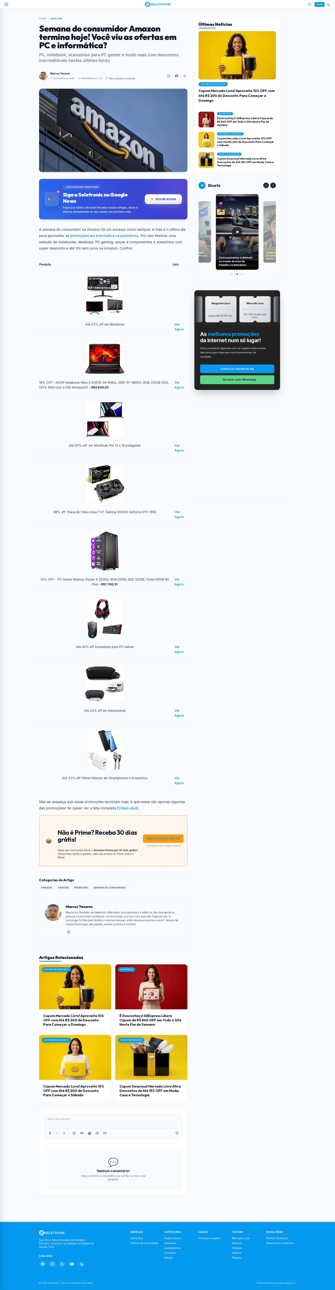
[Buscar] (309, 4)
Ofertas (63, 887)
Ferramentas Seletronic (280, 1243)
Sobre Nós (136, 1238)
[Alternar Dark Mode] (328, 4)
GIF (82, 1133)
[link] (68, 932)
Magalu (236, 1257)
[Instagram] (52, 1264)
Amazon (56, 18)
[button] (169, 76)
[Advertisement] (237, 448)
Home (43, 18)
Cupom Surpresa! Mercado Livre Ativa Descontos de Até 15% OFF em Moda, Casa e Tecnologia (150, 1090)
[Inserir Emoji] (74, 1133)
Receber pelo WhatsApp (239, 379)
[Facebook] (42, 1264)
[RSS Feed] (81, 1264)
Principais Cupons (209, 1238)
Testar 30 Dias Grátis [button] (163, 838)
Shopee (237, 1247)
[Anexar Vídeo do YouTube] (105, 1133)
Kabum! (236, 1252)
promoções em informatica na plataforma (104, 236)
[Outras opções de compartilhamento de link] (184, 76)
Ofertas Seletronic (277, 1238)
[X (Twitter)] (62, 1264)
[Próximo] (273, 185)
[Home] (158, 4)
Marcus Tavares (60, 73)
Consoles (170, 1252)
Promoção (81, 887)
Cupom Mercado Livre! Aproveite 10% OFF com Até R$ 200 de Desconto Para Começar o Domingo (73, 1020)
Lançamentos (172, 1247)
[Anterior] (266, 185)
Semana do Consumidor (109, 887)
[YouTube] (71, 1264)
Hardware (170, 1243)
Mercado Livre (241, 1238)
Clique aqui (127, 808)
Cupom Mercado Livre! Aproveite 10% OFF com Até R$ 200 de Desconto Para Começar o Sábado (73, 1090)
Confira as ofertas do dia (237, 368)
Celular (168, 1257)
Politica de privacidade (144, 1243)
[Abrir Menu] (6, 4)
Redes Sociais (172, 1238)
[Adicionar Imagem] (97, 1133)
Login (319, 4)
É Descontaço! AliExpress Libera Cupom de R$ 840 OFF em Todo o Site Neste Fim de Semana (150, 1020)
